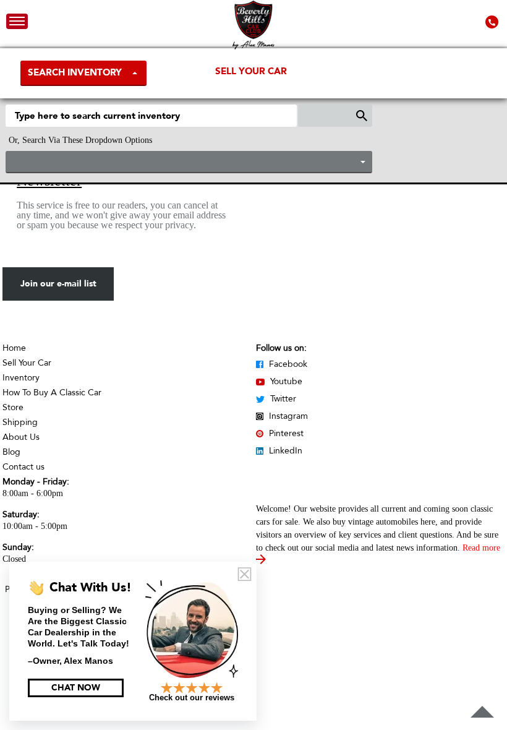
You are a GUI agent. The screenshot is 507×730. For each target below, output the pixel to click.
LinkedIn (284, 451)
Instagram (287, 416)
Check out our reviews (191, 697)
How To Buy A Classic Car (51, 392)
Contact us (23, 467)
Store (12, 407)
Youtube (285, 381)
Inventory (21, 378)
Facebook (286, 364)
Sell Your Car (251, 71)
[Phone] (493, 21)
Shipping (20, 422)
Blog (11, 452)
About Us (21, 437)
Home (14, 348)
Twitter (282, 399)
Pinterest (285, 433)
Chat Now (75, 688)
